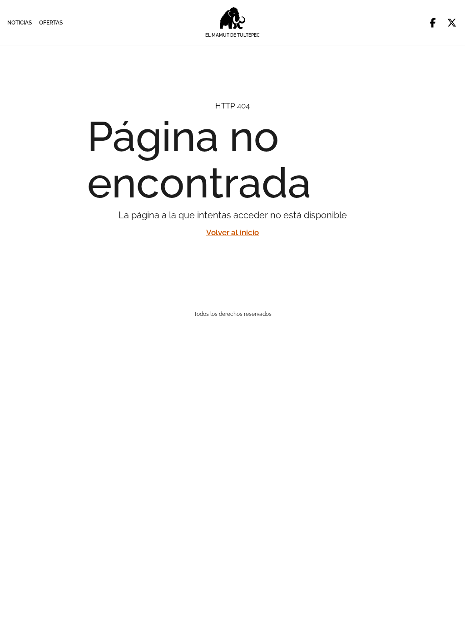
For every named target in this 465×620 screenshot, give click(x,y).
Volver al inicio (232, 232)
